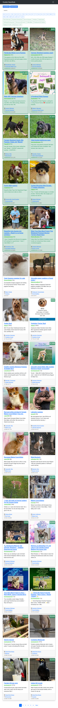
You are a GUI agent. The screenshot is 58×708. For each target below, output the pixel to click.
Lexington (7, 335)
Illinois (10, 514)
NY (18, 14)
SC (45, 14)
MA (11, 17)
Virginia (13, 64)
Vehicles (35, 19)
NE (17, 17)
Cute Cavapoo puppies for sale (14, 278)
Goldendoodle (35, 201)
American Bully (9, 201)
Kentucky (12, 335)
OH (7, 14)
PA (23, 14)
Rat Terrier (7, 516)
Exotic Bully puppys (10, 186)
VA (26, 14)
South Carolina (15, 199)
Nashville (7, 380)
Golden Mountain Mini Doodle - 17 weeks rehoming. (41, 186)
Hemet (33, 514)
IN (15, 14)
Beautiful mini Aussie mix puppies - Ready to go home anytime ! (13, 233)
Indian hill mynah (36, 683)
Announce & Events (20, 22)
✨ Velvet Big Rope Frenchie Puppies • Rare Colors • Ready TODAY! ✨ (41, 594)
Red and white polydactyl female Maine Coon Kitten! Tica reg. (15, 413)
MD (4, 17)
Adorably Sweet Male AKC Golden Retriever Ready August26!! (42, 368)
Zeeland (34, 246)
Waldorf (34, 108)
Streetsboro (8, 246)
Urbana (7, 514)
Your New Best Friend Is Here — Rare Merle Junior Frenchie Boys (15, 593)
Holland (34, 199)
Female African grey (11, 683)
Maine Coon (8, 427)
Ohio (10, 153)
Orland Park (8, 651)
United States (14, 6)
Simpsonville (8, 199)
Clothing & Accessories (8, 22)
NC (12, 14)
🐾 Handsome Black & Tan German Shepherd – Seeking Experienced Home (13, 547)
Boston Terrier (35, 248)
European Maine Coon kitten (13, 457)
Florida (10, 292)
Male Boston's (35, 457)
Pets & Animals (7, 19)
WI (47, 14)
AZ (23, 17)
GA (39, 14)
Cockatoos (34, 653)
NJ (42, 14)
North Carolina (40, 425)
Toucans (34, 696)
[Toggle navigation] (53, 2)
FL (9, 14)
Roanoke (34, 153)
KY (32, 14)
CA (30, 14)
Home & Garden (27, 19)
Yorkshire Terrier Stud (38, 323)
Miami (6, 292)
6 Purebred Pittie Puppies (39, 96)
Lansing (34, 64)
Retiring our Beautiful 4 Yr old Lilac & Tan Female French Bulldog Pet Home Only (41, 547)
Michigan (38, 64)
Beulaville (34, 425)
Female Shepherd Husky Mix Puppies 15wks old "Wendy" (13, 141)
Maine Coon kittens (37, 500)
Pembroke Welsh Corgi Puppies (14, 53)
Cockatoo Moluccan (38, 640)
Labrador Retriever (36, 427)
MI (4, 14)
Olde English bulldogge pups (41, 140)
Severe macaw (9, 640)
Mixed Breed (8, 155)
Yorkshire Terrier (9, 337)
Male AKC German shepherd (13, 96)
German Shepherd (36, 66)
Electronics (15, 25)
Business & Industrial (17, 19)
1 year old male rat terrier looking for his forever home (15, 501)
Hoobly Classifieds (9, 2)
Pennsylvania (41, 292)
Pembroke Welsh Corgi (10, 66)
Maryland (39, 108)
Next (36, 705)
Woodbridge (8, 64)
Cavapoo (7, 293)
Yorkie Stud (8, 323)
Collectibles (29, 22)
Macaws (7, 653)
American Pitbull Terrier (38, 110)
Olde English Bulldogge (37, 155)
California (38, 514)
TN (54, 14)
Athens (7, 153)
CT (20, 17)
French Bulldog (35, 293)
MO (7, 17)
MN (51, 14)
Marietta (34, 469)
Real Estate (41, 19)
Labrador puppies (37, 412)
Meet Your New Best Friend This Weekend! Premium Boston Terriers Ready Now (42, 233)
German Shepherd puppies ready (42, 53)
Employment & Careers (39, 22)
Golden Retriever (9, 382)
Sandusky (34, 380)
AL (14, 17)
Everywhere (6, 6)
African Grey (8, 696)
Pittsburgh (34, 292)
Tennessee (12, 380)
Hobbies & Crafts (7, 25)
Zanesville (7, 425)
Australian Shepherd (10, 248)
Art (20, 25)
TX (35, 14)
